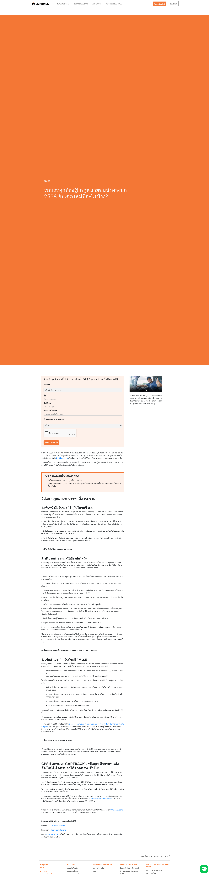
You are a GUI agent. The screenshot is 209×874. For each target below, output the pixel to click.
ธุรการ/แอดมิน (98, 868)
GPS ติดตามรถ (62, 458)
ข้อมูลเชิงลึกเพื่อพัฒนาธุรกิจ (130, 868)
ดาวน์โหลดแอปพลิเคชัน (114, 4)
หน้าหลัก (43, 867)
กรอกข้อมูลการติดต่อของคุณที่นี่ (100, 798)
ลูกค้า (95, 871)
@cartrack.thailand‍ (58, 830)
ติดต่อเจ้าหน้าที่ (159, 4)
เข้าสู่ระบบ (173, 4)
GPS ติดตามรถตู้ (116, 810)
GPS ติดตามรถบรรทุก (154, 870)
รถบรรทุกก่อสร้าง (73, 871)
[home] (40, 4)
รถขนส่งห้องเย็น (72, 868)
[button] (63, 3)
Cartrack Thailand (58, 825)
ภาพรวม (43, 871)
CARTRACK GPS (52, 834)
